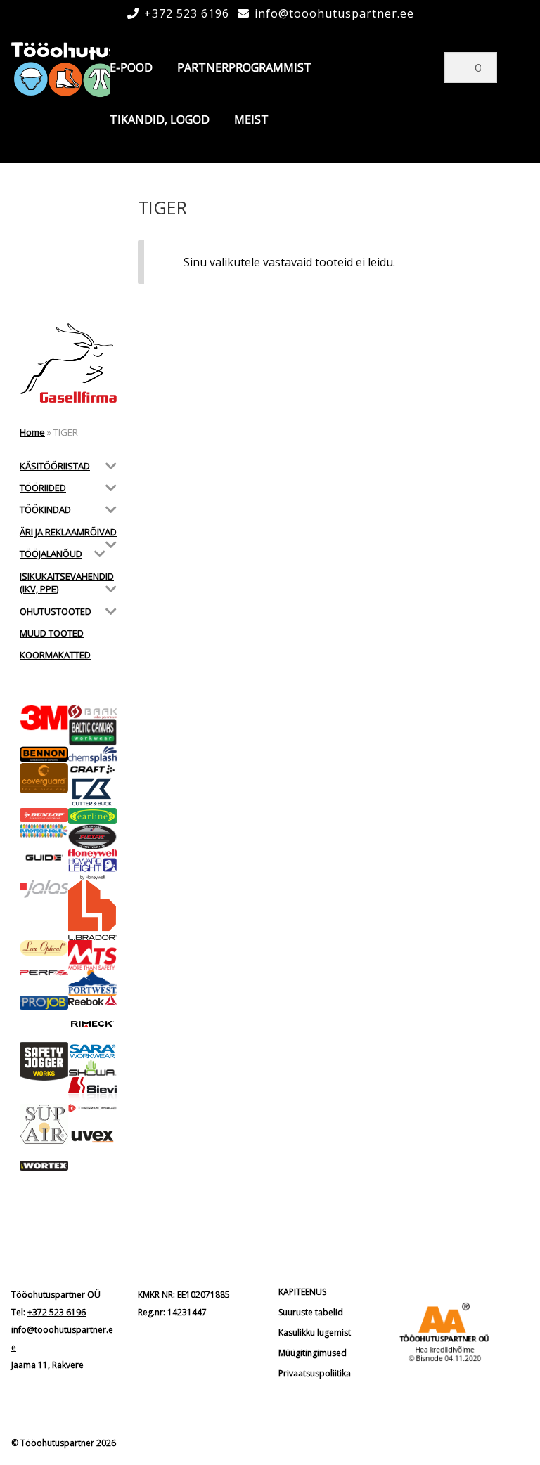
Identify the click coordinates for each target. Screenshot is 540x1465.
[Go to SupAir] (44, 1124)
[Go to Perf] (44, 973)
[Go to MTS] (92, 954)
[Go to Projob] (44, 1003)
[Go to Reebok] (92, 1000)
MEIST (251, 119)
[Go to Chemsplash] (92, 754)
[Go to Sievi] (92, 1090)
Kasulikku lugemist (314, 1333)
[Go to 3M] (44, 718)
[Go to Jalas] (44, 889)
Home (32, 432)
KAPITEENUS (302, 1292)
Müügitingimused (312, 1353)
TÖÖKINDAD (45, 509)
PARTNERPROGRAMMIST (244, 67)
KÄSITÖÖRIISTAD (55, 466)
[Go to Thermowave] (92, 1108)
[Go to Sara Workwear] (92, 1051)
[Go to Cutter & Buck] (92, 792)
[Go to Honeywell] (92, 853)
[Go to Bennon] (44, 754)
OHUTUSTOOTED (55, 611)
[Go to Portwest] (92, 983)
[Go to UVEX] (92, 1136)
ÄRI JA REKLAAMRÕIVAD (68, 532)
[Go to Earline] (92, 816)
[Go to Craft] (92, 769)
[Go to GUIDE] (44, 857)
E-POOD (131, 67)
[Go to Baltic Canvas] (92, 732)
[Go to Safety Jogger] (44, 1061)
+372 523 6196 (186, 13)
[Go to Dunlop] (44, 815)
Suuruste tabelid (310, 1312)
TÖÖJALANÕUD (51, 553)
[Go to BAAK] (92, 712)
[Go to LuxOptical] (44, 947)
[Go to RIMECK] (92, 1023)
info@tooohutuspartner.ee (334, 13)
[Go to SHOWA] (92, 1068)
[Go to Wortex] (44, 1166)
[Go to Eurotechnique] (44, 831)
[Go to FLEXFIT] (92, 836)
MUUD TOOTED (52, 633)
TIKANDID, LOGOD (160, 119)
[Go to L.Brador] (92, 910)
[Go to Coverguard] (44, 778)
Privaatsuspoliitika (314, 1373)
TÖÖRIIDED (43, 487)
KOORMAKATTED (55, 655)
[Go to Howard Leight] (92, 869)
